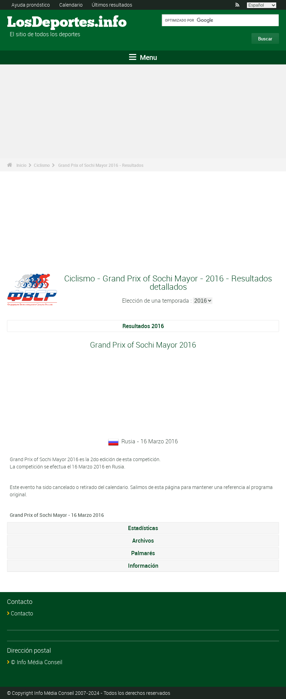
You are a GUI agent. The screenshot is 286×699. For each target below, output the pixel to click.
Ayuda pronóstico (31, 4)
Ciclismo (42, 165)
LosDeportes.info (33, 22)
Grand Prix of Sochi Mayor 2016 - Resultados (100, 165)
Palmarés (143, 553)
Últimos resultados (112, 4)
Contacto (22, 613)
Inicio (21, 165)
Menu (147, 57)
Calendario (71, 4)
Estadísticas (143, 528)
